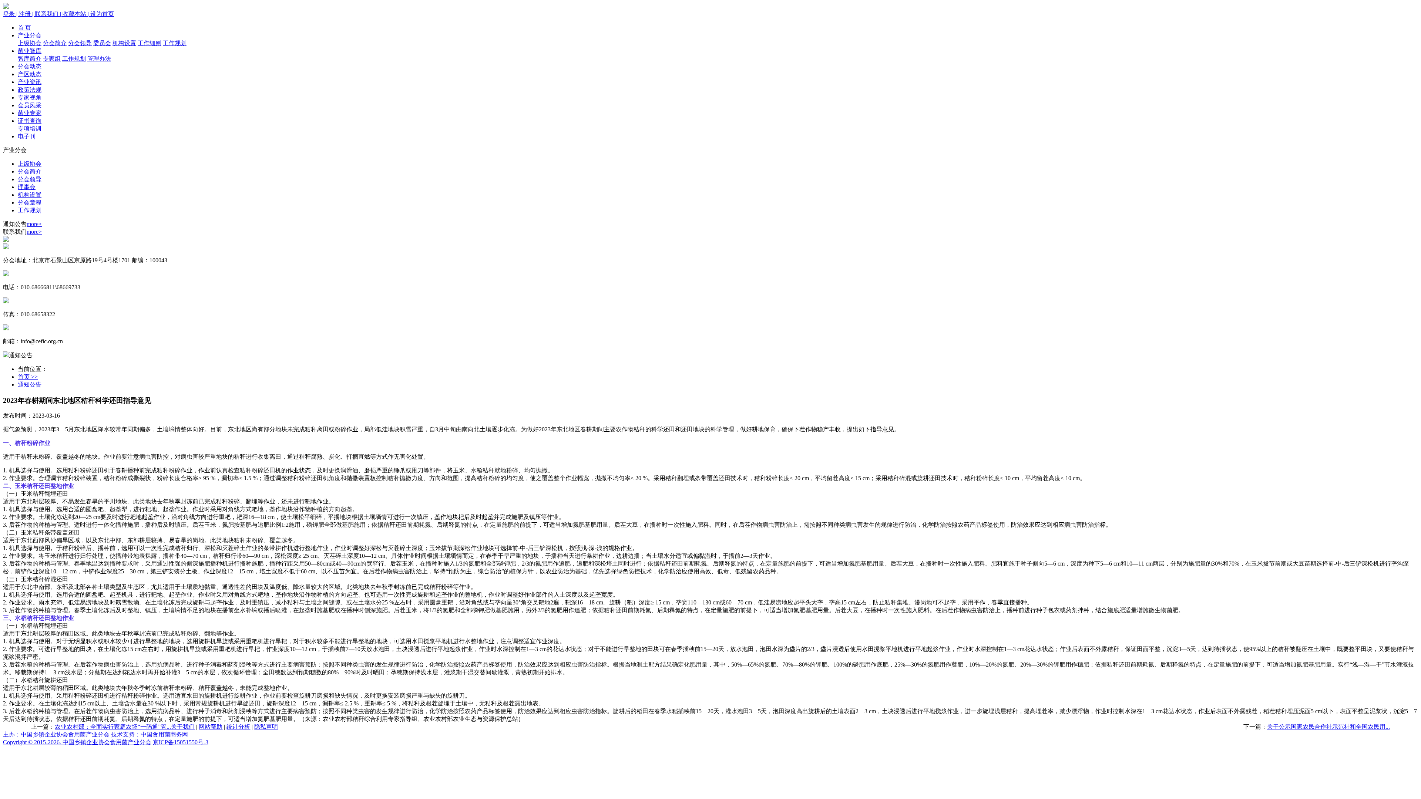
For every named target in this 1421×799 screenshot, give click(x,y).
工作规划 (175, 43)
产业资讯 (29, 82)
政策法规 (29, 90)
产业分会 (29, 35)
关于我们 (183, 727)
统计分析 (238, 727)
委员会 (102, 43)
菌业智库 (29, 51)
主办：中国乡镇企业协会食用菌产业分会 (56, 734)
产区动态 (29, 74)
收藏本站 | (76, 14)
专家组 (52, 58)
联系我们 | (49, 14)
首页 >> (28, 377)
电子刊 (27, 136)
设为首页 (102, 14)
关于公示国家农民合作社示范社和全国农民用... (1328, 727)
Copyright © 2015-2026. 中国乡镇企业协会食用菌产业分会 (77, 742)
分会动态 (29, 66)
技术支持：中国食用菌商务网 (149, 734)
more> (34, 224)
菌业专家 (29, 113)
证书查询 (29, 121)
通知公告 (29, 384)
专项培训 (29, 128)
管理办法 (99, 58)
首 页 (24, 27)
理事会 (27, 187)
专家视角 (29, 97)
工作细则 (149, 43)
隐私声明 (266, 727)
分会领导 (80, 43)
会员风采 (29, 105)
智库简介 (29, 58)
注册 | (27, 14)
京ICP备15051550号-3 (180, 742)
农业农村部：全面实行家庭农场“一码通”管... (113, 727)
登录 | (11, 14)
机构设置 (124, 43)
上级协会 (29, 43)
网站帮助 (210, 727)
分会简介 (55, 43)
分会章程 (29, 202)
